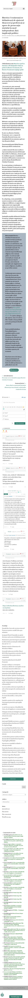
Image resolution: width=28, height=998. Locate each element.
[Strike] (9, 407)
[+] (21, 407)
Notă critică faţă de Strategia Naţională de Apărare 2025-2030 (14, 969)
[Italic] (5, 407)
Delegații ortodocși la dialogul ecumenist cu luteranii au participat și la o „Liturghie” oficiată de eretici (14, 714)
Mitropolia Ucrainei (21, 35)
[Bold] (3, 407)
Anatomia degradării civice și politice (12, 757)
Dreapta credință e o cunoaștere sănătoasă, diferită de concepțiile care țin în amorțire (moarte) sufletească (13, 667)
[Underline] (7, 407)
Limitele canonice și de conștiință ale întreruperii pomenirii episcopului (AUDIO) (12, 702)
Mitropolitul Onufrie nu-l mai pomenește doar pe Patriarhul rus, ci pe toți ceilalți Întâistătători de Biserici (13, 312)
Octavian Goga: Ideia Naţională (11, 755)
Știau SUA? (5, 718)
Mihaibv (10, 496)
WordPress (22, 988)
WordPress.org (6, 817)
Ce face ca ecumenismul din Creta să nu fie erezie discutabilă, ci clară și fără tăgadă (13, 696)
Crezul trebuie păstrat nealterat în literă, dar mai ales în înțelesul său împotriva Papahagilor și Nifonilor (13, 739)
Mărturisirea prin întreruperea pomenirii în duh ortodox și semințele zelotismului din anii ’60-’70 (14, 642)
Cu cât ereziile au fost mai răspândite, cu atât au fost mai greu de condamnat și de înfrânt (13, 689)
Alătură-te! (15, 370)
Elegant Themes (10, 988)
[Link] (18, 407)
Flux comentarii (6, 814)
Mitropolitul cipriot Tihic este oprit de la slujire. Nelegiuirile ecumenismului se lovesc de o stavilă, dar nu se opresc (14, 925)
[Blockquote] (14, 407)
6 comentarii (5, 37)
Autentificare (6, 809)
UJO (20, 60)
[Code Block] (16, 407)
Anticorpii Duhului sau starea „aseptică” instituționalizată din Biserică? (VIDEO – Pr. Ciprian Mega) (13, 723)
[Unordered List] (12, 407)
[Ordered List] (11, 407)
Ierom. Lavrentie (7, 35)
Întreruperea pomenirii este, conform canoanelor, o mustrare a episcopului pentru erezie (14, 947)
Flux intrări (5, 812)
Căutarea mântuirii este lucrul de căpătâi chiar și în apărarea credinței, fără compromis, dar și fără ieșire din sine (13, 771)
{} (19, 407)
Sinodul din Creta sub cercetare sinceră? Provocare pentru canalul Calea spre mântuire (13, 630)
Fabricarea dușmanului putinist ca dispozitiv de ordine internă (12, 917)
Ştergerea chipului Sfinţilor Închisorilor (13, 934)
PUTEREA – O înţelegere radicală (14, 910)
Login (24, 397)
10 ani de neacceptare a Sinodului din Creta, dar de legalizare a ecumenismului (14, 872)
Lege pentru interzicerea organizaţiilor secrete (14, 920)
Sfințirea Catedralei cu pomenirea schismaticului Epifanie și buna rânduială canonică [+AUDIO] (13, 907)
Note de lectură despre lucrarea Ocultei (13, 914)
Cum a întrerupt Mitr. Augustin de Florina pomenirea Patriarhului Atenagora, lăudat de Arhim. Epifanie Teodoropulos (14, 673)
